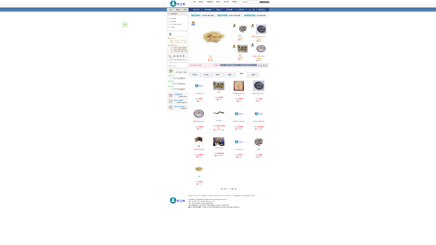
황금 (240, 55)
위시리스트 (223, 195)
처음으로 (191, 195)
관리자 (253, 195)
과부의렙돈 (200, 149)
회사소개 (197, 195)
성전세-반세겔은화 (258, 121)
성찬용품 (173, 18)
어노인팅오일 (199, 93)
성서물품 (173, 21)
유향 (210, 56)
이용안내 (204, 195)
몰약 (240, 35)
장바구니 (230, 195)
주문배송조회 (246, 195)
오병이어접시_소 (261, 36)
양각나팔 (219, 120)
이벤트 (173, 27)
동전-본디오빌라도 (238, 121)
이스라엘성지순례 (176, 24)
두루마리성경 (219, 148)
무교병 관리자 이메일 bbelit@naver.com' (203, 201)
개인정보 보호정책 (213, 195)
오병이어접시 (261, 56)
